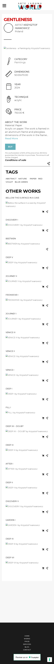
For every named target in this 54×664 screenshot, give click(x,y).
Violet (10, 182)
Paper (33, 178)
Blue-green (21, 182)
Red (40, 178)
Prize (27, 641)
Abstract (11, 178)
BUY (10, 147)
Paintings (20, 62)
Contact (27, 650)
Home (27, 636)
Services (27, 644)
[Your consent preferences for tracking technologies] (49, 659)
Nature (22, 178)
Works (27, 639)
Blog (27, 647)
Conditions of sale (15, 160)
